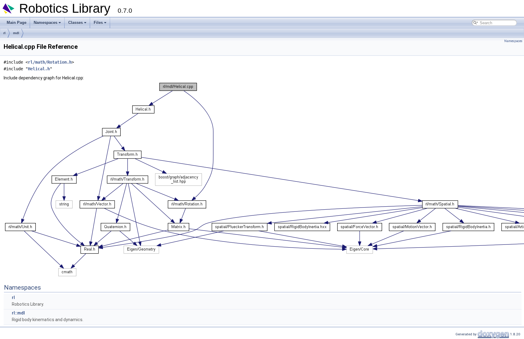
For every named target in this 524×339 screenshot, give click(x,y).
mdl (16, 33)
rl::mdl (18, 313)
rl (4, 33)
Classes (75, 22)
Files (98, 22)
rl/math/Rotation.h (50, 62)
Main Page (16, 22)
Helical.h (39, 68)
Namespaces (45, 22)
